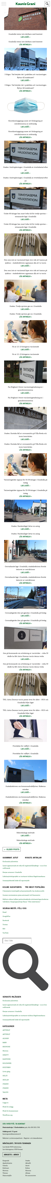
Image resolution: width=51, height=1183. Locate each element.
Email (5, 912)
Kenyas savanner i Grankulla (12, 872)
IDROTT (6, 1055)
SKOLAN (6, 1080)
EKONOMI (6, 1047)
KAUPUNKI (7, 1059)
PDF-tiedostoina (15, 1147)
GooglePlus (6, 916)
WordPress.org (7, 1115)
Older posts (11, 849)
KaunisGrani (25, 3)
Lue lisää (25, 37)
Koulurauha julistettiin (10, 861)
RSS (4, 929)
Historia (5, 1051)
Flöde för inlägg (8, 1107)
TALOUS (5, 1092)
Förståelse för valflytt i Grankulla (25, 746)
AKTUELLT (6, 1030)
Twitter (5, 925)
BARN (5, 1042)
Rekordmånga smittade (26, 833)
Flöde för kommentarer (10, 1111)
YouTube (5, 933)
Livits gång (6, 1071)
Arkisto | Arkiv (11, 1154)
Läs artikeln (24, 44)
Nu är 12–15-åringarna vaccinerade (25, 347)
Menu (4, 4)
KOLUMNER (7, 1063)
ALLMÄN (6, 1038)
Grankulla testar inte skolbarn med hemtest (25, 34)
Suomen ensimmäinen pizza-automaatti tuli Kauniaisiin (21, 895)
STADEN (6, 1084)
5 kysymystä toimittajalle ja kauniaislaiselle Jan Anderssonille (23, 891)
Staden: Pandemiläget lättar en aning (25, 526)
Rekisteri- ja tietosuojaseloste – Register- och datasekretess (22, 1138)
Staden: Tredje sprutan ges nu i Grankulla (26, 306)
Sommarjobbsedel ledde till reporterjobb (16, 881)
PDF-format (18, 1149)
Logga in (5, 1103)
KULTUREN (7, 1067)
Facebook (6, 920)
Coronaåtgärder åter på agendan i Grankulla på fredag (25, 613)
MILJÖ (5, 1076)
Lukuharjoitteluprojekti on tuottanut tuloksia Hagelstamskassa (24, 876)
